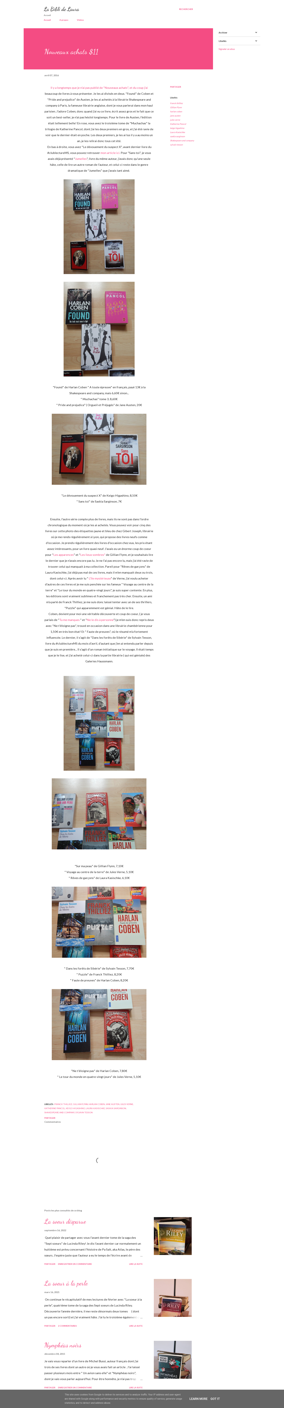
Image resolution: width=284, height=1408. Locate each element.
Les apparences (63, 554)
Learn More (198, 1399)
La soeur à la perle (66, 1283)
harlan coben (176, 111)
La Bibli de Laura (61, 9)
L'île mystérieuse (100, 578)
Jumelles (81, 158)
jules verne (175, 120)
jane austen (175, 115)
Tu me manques (69, 620)
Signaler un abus (227, 49)
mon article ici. (111, 152)
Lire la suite (136, 1264)
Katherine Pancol (178, 124)
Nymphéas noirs (62, 1345)
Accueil (47, 20)
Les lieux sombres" (92, 554)
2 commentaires (67, 1326)
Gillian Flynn (176, 107)
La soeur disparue (65, 1221)
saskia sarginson (177, 136)
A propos (63, 20)
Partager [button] (175, 87)
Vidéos (80, 20)
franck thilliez (176, 103)
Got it (215, 1399)
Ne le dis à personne (100, 620)
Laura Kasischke (177, 132)
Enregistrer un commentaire (75, 1264)
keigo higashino (177, 128)
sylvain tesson (176, 144)
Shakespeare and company (182, 140)
